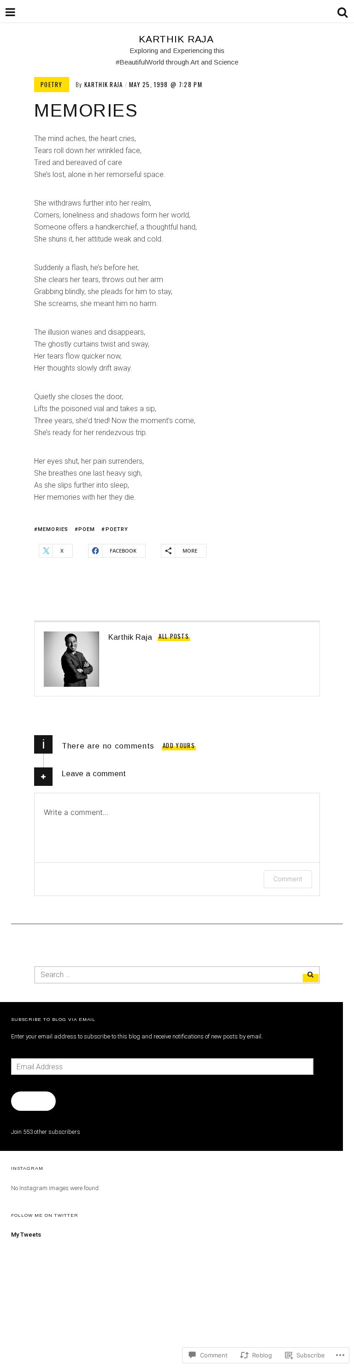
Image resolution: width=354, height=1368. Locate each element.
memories (53, 529)
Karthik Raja (176, 39)
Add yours (179, 745)
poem (86, 529)
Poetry (52, 84)
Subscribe (33, 1100)
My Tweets (26, 1234)
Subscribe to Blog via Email (53, 1019)
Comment (287, 879)
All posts (174, 636)
